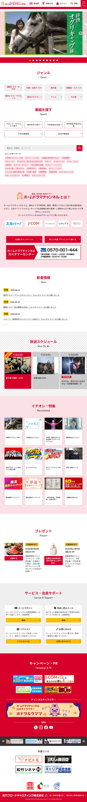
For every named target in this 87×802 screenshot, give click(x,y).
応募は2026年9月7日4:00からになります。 (53, 560)
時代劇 (53, 87)
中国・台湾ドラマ (33, 87)
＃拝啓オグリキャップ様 (14, 158)
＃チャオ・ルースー (21, 165)
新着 (6, 289)
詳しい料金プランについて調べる (62, 239)
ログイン (63, 3)
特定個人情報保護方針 (75, 795)
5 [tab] (43, 60)
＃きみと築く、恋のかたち (14, 168)
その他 (73, 96)
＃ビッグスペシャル (66, 172)
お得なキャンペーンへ (24, 239)
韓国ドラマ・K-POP (13, 87)
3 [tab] (37, 60)
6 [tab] (47, 60)
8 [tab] (54, 60)
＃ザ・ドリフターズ (12, 175)
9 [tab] (57, 60)
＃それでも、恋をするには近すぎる (29, 161)
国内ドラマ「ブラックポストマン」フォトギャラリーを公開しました (31, 295)
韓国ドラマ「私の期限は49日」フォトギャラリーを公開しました (29, 307)
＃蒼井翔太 (42, 168)
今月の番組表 (23, 133)
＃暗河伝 (8, 165)
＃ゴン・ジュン (72, 161)
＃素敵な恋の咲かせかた (50, 158)
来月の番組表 (63, 133)
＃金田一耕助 (31, 172)
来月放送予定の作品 (73, 124)
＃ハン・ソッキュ (55, 168)
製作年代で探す (33, 124)
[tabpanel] (43, 33)
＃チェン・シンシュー (54, 165)
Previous (3, 741)
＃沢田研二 (26, 175)
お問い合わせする (63, 641)
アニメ (53, 96)
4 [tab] (40, 60)
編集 (23, 620)
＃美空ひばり (31, 168)
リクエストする (23, 641)
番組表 (36, 3)
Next (84, 741)
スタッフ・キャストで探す (13, 124)
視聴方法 (49, 3)
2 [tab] (33, 60)
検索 (76, 3)
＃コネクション (59, 161)
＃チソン (48, 161)
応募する (13, 558)
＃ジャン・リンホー (32, 158)
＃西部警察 (42, 172)
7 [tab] (50, 60)
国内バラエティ (33, 96)
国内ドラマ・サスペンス (13, 96)
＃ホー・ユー (10, 161)
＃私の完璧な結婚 (37, 165)
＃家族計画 (53, 172)
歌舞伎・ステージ (73, 87)
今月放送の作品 (53, 124)
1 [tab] (30, 60)
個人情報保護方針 (56, 795)
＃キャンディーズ (38, 175)
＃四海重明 (65, 158)
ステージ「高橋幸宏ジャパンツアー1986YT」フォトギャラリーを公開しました (35, 319)
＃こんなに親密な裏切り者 (14, 172)
